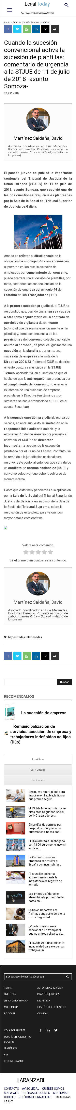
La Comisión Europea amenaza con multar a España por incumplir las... (45, 861)
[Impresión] (55, 29)
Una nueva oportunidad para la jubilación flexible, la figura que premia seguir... (47, 795)
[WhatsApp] (27, 29)
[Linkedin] (36, 29)
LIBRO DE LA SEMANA (16, 1000)
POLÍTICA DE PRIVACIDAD (35, 1097)
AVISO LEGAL (30, 1088)
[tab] (38, 759)
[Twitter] (17, 29)
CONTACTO (11, 1088)
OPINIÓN (42, 1013)
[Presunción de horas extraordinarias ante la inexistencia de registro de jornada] (15, 877)
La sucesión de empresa (43, 712)
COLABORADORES (14, 1030)
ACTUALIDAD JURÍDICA (50, 987)
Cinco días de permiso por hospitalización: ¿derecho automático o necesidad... (45, 828)
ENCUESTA (10, 994)
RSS (6, 1054)
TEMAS (8, 987)
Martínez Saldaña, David (38, 138)
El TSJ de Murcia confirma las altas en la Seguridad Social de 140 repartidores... (47, 812)
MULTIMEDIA (11, 1007)
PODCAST (9, 1013)
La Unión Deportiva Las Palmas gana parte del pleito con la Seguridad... (47, 913)
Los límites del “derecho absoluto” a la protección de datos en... (46, 897)
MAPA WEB (11, 1092)
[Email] (45, 29)
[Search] (67, 976)
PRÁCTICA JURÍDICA (48, 994)
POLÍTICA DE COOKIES (36, 1092)
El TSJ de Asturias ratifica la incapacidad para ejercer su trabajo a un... (46, 946)
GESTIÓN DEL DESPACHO (51, 1007)
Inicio (7, 22)
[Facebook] (8, 29)
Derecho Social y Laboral (26, 22)
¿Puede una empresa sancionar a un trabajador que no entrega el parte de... (46, 930)
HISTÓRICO (10, 1048)
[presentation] (38, 759)
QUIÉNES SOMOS (53, 1088)
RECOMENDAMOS (14, 1061)
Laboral (45, 22)
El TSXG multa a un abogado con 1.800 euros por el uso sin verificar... (47, 844)
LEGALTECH (43, 1000)
